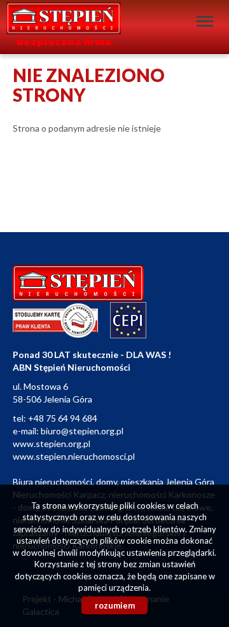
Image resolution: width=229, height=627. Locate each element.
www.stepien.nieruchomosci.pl (74, 456)
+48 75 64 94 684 (62, 418)
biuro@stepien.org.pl (82, 430)
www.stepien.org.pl (51, 443)
